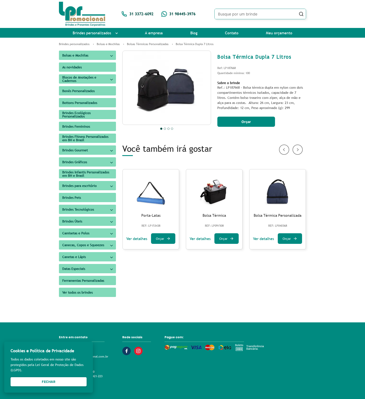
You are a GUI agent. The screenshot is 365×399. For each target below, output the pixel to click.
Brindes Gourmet (75, 150)
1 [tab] (161, 129)
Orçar (246, 122)
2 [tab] (165, 129)
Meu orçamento (279, 32)
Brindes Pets (71, 197)
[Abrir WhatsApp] (354, 388)
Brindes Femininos (76, 126)
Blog (193, 32)
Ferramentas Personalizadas (83, 280)
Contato (231, 32)
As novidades (72, 67)
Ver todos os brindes (77, 292)
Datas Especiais (73, 268)
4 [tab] (172, 129)
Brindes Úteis (72, 221)
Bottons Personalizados (79, 102)
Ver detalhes (136, 238)
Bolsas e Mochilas (75, 55)
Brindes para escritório (79, 185)
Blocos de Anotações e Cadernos (79, 79)
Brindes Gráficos (74, 162)
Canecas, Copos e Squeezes (83, 245)
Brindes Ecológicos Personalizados (76, 114)
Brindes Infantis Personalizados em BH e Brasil (85, 173)
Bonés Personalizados (78, 91)
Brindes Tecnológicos (78, 209)
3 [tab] (169, 129)
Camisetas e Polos (75, 233)
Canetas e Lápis (74, 256)
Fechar (48, 382)
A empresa (154, 32)
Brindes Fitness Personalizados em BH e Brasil (85, 138)
